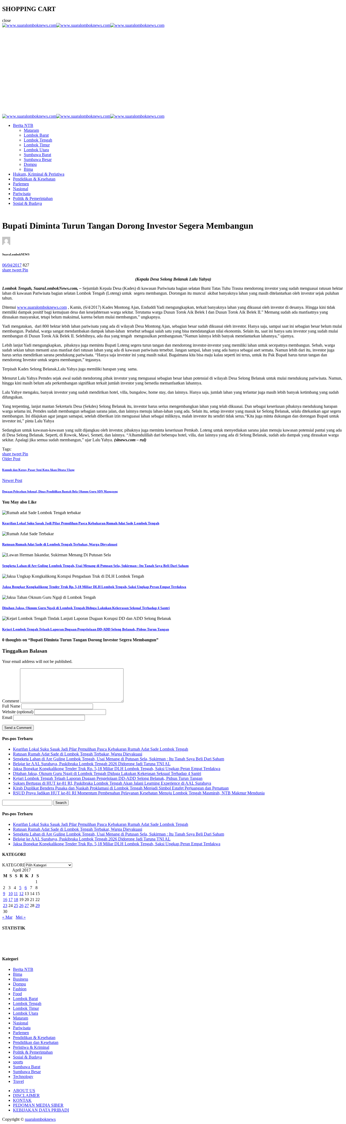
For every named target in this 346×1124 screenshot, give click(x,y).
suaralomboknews (40, 1119)
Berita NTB (23, 125)
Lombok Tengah (38, 140)
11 (16, 893)
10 (10, 893)
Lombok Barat (36, 135)
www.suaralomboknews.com (42, 307)
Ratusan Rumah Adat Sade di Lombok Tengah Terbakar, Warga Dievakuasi (59, 544)
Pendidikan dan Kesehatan (35, 1042)
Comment (10, 701)
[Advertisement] (173, 68)
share (7, 270)
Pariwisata (22, 193)
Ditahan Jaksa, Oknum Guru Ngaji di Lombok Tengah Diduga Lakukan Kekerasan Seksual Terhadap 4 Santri (86, 608)
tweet (17, 270)
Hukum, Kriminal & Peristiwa (38, 174)
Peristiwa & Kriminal (31, 1047)
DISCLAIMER (26, 1095)
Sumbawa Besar (38, 159)
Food (17, 993)
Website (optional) (17, 711)
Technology (23, 1076)
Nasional (20, 188)
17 (10, 899)
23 (5, 905)
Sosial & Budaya (27, 203)
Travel (18, 1081)
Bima (28, 169)
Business (20, 979)
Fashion (19, 989)
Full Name (11, 706)
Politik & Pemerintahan (33, 198)
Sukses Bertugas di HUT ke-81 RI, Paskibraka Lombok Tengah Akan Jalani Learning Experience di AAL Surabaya (112, 783)
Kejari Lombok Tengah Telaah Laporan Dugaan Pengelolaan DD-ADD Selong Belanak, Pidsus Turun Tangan (85, 629)
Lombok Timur (37, 145)
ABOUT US (24, 1090)
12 (21, 893)
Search (60, 803)
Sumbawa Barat (37, 154)
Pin (25, 270)
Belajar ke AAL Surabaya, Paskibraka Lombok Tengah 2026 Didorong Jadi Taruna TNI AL (92, 763)
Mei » (21, 917)
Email (7, 717)
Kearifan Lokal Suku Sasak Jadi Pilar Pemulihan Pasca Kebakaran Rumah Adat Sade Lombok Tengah (80, 523)
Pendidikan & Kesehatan (34, 179)
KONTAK (22, 1100)
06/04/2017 (12, 265)
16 (5, 899)
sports (18, 1062)
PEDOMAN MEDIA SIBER (38, 1105)
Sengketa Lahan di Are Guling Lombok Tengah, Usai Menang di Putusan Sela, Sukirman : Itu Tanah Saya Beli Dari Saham (95, 566)
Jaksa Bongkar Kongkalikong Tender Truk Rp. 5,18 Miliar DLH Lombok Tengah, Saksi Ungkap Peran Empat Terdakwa (94, 587)
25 (16, 905)
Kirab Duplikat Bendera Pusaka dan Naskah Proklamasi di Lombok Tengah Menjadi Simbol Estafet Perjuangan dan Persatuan (121, 788)
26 (21, 905)
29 (37, 905)
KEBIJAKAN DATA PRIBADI (41, 1110)
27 (27, 905)
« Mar (7, 917)
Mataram (31, 130)
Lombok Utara (36, 149)
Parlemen (21, 184)
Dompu (30, 164)
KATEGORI (13, 865)
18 (16, 899)
